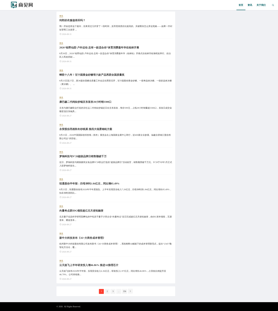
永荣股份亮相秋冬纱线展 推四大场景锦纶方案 (85, 129)
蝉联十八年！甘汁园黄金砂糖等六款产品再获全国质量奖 (92, 74)
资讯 (250, 5)
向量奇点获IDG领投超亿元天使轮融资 (81, 210)
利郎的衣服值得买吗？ (72, 20)
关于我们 (261, 5)
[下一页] (130, 291)
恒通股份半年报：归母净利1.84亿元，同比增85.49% (89, 183)
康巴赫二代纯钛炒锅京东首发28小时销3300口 (85, 101)
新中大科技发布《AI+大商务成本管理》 (82, 237)
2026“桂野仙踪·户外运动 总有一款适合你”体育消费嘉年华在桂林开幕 (99, 47)
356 (124, 291)
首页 (241, 5)
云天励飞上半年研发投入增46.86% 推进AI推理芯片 (88, 265)
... (119, 291)
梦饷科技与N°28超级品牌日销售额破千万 (83, 156)
